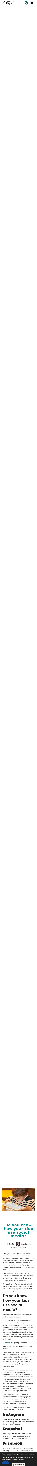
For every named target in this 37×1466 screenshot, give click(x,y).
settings (21, 1459)
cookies (12, 1454)
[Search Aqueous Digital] (26, 3)
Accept (5, 1463)
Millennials (6, 1343)
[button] (31, 2)
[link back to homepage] (9, 3)
